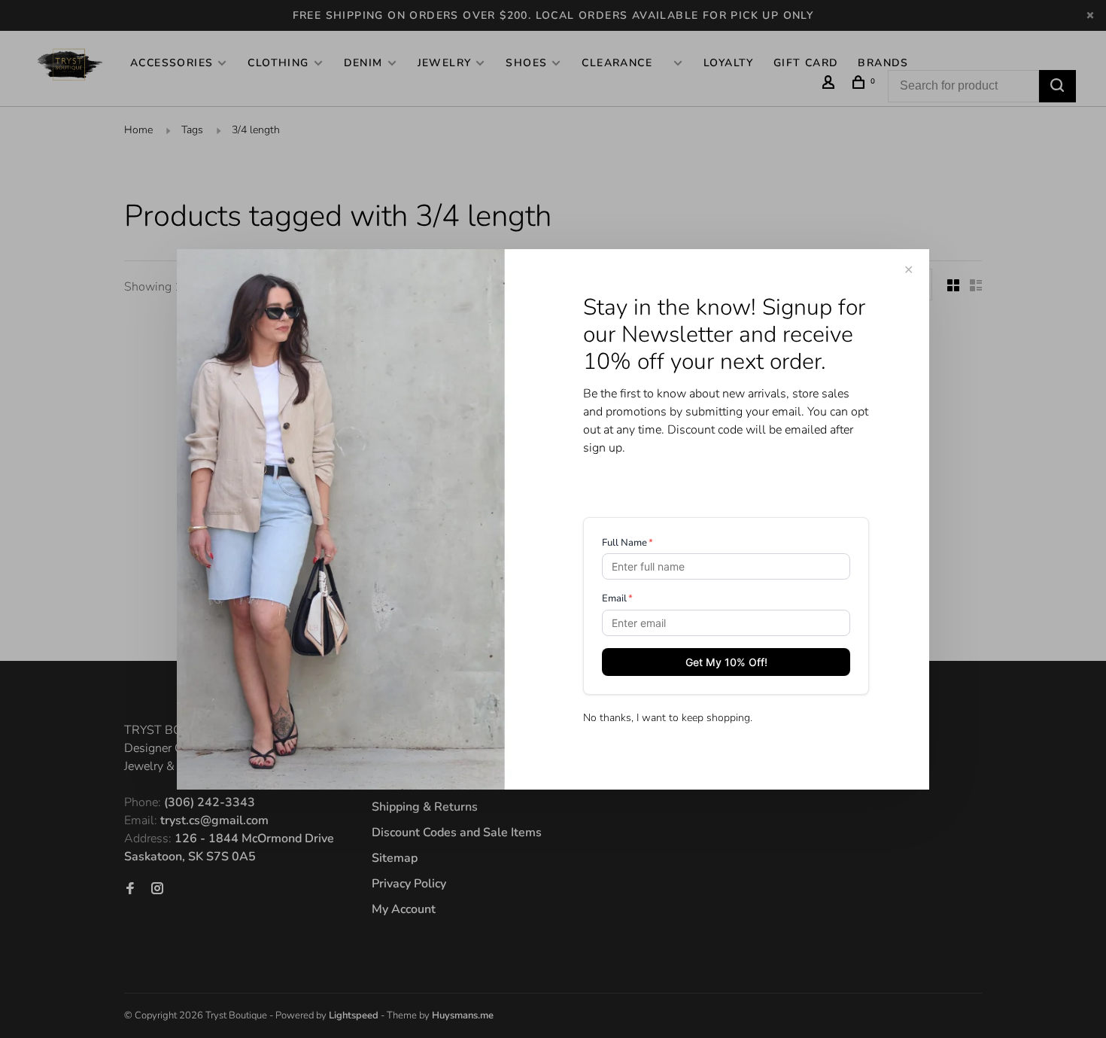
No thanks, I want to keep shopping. (667, 718)
